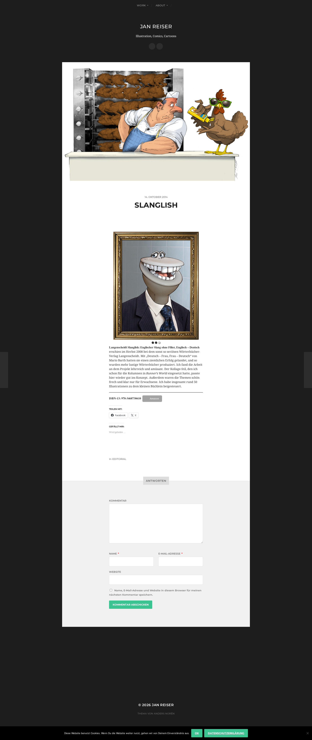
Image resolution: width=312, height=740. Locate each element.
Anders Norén (164, 713)
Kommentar (117, 500)
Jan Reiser (156, 26)
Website (115, 571)
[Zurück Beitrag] (4, 370)
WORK (141, 5)
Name (114, 553)
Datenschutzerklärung (226, 733)
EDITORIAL (119, 459)
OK (197, 733)
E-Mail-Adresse (170, 553)
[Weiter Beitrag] (308, 370)
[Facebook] (152, 46)
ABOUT (160, 5)
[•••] (156, 286)
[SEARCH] (177, 5)
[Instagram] (159, 46)
